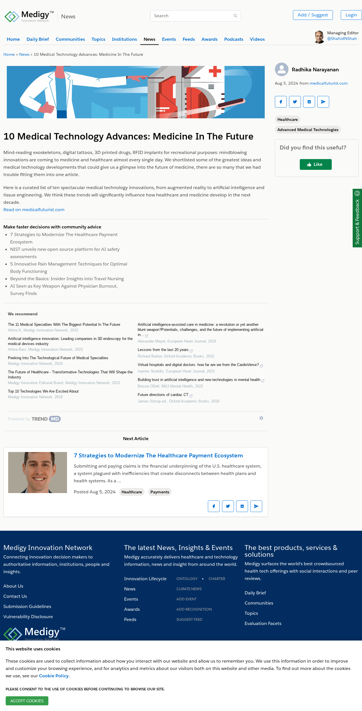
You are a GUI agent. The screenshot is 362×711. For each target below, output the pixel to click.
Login (351, 15)
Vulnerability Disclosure (28, 617)
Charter (217, 578)
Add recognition (194, 609)
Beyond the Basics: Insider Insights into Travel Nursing (67, 279)
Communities (259, 603)
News (129, 589)
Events (131, 599)
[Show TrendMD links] (261, 418)
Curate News (189, 588)
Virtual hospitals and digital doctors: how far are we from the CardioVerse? (198, 365)
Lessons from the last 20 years (163, 350)
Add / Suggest (313, 15)
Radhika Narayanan (315, 69)
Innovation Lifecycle (145, 579)
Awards (132, 609)
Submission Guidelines (27, 606)
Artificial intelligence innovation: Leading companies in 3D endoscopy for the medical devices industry (70, 341)
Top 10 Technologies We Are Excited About (43, 391)
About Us (13, 586)
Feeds (130, 619)
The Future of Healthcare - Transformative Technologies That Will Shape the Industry (70, 374)
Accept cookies (27, 700)
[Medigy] (29, 16)
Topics (251, 613)
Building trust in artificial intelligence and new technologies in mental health (199, 380)
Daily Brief (255, 593)
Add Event (186, 599)
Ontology (186, 578)
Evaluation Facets (263, 623)
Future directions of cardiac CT (163, 395)
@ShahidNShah (342, 38)
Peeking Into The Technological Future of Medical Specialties (58, 358)
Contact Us (15, 596)
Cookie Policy (53, 676)
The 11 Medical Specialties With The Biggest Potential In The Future (64, 324)
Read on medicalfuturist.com (33, 210)
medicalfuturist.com (329, 83)
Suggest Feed (189, 619)
